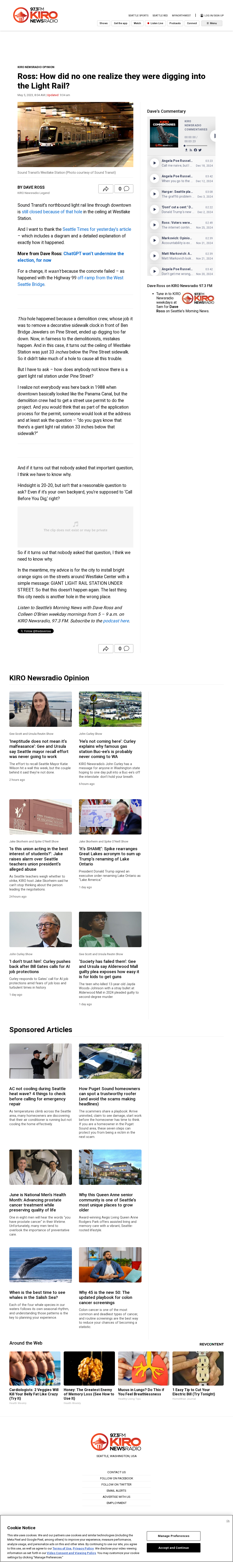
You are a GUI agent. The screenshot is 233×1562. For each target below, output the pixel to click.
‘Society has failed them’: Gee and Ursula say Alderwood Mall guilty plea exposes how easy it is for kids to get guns (109, 969)
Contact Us (116, 1472)
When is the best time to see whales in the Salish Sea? (37, 1295)
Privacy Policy (83, 1548)
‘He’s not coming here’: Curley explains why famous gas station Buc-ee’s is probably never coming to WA (107, 749)
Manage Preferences (173, 1536)
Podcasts (175, 23)
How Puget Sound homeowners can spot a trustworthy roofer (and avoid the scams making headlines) (109, 1096)
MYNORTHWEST (181, 15)
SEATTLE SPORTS (138, 15)
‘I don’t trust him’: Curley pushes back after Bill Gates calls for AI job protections (40, 966)
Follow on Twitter (116, 1484)
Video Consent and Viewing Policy (71, 1553)
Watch (137, 23)
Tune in (161, 294)
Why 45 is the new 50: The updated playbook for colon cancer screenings (105, 1297)
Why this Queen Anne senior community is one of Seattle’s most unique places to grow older (107, 1202)
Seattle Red (160, 15)
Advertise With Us (116, 1496)
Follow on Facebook (116, 1478)
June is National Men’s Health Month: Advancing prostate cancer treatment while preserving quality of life (37, 1202)
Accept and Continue (173, 1547)
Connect (192, 23)
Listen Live (156, 23)
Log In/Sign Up (214, 15)
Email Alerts (116, 1490)
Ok (228, 1520)
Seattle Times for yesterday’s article (97, 229)
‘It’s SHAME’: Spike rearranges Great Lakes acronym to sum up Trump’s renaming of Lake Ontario (110, 856)
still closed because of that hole (51, 211)
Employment (117, 1503)
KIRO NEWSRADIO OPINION (36, 67)
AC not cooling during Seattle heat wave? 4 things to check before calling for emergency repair (37, 1096)
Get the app (120, 23)
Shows (104, 23)
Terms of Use (62, 1548)
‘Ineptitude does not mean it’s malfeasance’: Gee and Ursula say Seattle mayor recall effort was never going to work (38, 749)
